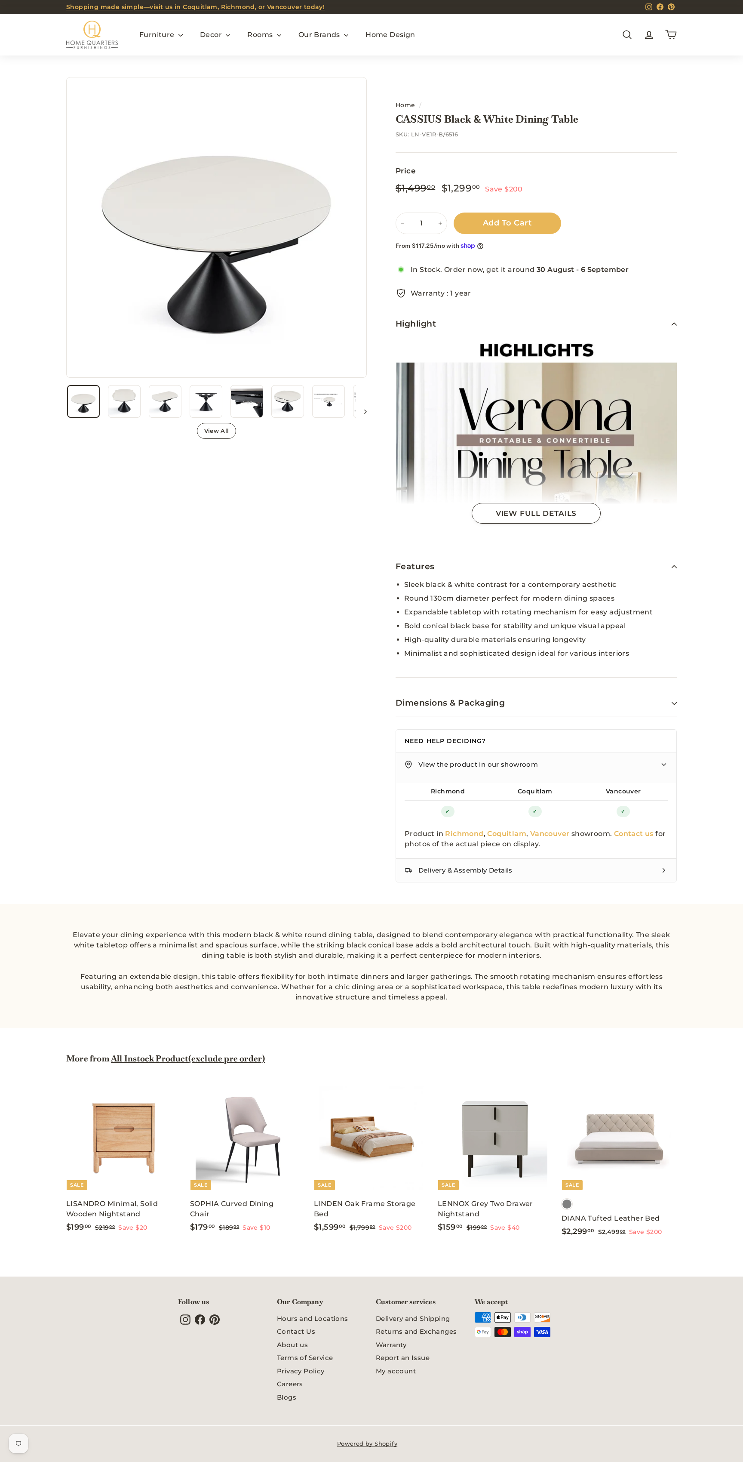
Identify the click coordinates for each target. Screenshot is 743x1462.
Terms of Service (305, 1358)
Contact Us (296, 1331)
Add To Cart (507, 223)
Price (406, 171)
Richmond (448, 791)
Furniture (157, 35)
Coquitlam (535, 791)
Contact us (634, 834)
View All (216, 430)
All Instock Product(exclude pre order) (188, 1058)
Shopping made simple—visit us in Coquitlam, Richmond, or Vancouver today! (195, 7)
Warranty (391, 1345)
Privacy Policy (301, 1371)
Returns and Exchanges (416, 1331)
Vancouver (623, 791)
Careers (290, 1384)
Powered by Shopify (367, 1443)
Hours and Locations (312, 1318)
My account (396, 1371)
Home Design (390, 35)
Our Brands (320, 35)
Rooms (260, 35)
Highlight (416, 324)
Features (415, 566)
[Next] (361, 411)
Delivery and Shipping (413, 1318)
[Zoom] (216, 227)
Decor (212, 35)
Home (405, 105)
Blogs (286, 1397)
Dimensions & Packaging (450, 703)
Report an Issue (403, 1358)
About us (292, 1345)
